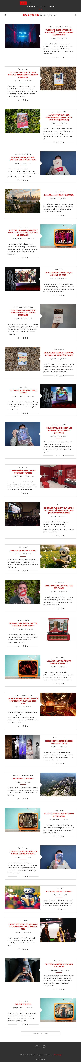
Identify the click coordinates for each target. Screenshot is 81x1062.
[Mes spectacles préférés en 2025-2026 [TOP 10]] (22, 747)
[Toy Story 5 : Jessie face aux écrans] (58, 396)
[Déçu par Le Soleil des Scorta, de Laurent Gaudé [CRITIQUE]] (22, 359)
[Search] (75, 15)
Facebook (51, 6)
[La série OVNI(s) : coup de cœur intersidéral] (22, 820)
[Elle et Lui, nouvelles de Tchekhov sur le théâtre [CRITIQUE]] (58, 316)
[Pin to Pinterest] (61, 57)
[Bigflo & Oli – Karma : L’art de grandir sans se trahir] (58, 629)
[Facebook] (39, 9)
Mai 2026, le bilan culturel (59, 891)
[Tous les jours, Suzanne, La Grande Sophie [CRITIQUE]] (58, 857)
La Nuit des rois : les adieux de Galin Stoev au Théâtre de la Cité (23, 926)
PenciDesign (57, 1055)
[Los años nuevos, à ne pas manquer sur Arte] (22, 667)
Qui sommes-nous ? (33, 6)
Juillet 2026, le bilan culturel (59, 195)
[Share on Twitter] (59, 57)
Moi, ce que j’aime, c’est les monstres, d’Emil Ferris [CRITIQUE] (59, 430)
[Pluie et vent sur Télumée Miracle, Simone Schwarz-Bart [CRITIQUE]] (58, 78)
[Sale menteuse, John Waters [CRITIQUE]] (22, 592)
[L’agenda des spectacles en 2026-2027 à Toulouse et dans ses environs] (22, 36)
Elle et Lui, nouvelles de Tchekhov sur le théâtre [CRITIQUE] (23, 312)
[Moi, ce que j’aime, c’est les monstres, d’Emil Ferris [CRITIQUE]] (22, 434)
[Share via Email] (63, 57)
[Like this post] (54, 57)
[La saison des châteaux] (58, 784)
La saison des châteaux (23, 779)
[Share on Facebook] (56, 57)
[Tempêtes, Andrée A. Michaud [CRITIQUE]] (22, 970)
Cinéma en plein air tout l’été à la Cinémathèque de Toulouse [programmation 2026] (59, 510)
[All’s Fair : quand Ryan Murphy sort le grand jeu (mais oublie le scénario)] (58, 236)
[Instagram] (41, 9)
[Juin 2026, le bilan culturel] (58, 556)
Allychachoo (18, 238)
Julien (54, 38)
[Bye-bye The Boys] (58, 1010)
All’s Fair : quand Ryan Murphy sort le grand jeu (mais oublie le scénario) (23, 232)
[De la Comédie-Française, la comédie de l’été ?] (22, 279)
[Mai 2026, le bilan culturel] (22, 897)
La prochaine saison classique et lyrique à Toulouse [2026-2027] (23, 700)
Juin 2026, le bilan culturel (23, 551)
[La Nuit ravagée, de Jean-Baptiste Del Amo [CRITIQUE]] (58, 163)
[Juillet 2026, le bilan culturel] (22, 201)
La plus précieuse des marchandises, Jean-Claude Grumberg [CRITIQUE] (44, 3)
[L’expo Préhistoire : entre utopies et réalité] (58, 476)
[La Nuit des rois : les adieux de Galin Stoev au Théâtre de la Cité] (58, 930)
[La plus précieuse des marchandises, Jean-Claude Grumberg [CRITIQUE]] (22, 121)
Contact (44, 6)
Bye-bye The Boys (23, 1004)
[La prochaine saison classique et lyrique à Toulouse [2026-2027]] (58, 704)
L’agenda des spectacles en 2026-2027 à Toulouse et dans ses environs (59, 32)
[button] (28, 3)
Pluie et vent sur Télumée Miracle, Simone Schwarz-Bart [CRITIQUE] (23, 74)
